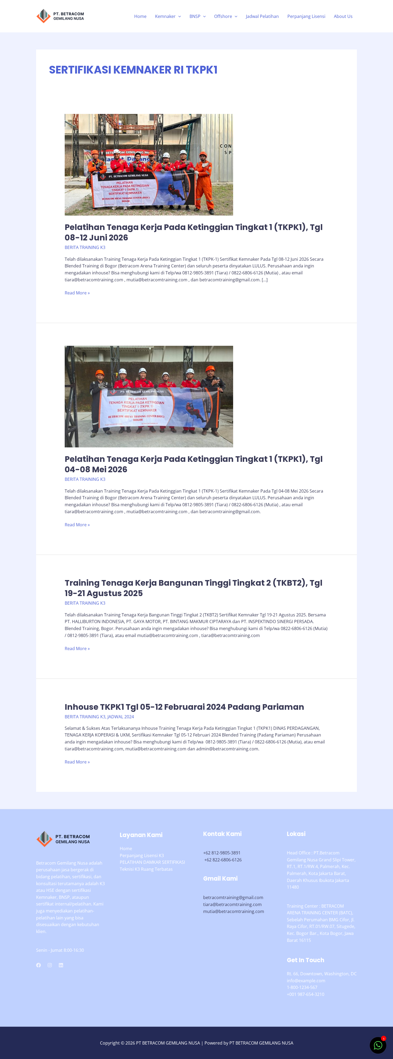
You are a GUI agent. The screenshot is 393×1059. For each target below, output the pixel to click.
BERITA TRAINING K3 (85, 247)
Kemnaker (165, 16)
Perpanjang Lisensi (306, 16)
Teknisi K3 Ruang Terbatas (146, 869)
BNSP (195, 16)
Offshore (223, 16)
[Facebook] (38, 965)
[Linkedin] (61, 965)
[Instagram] (49, 965)
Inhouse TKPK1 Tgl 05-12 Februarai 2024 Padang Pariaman (184, 707)
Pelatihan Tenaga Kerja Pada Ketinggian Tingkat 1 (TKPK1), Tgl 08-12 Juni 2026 (194, 232)
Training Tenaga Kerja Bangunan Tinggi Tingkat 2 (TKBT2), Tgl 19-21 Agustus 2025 (193, 588)
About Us (343, 16)
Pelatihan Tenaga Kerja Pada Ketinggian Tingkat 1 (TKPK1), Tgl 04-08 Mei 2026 (194, 464)
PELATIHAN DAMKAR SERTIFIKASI (152, 862)
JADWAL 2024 (120, 717)
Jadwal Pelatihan (262, 16)
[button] (178, 16)
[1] (378, 1048)
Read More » (77, 293)
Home (140, 16)
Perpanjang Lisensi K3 (142, 855)
